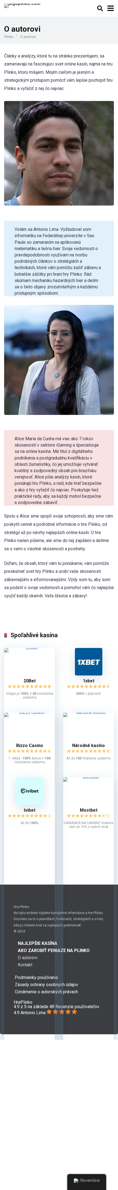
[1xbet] (88, 674)
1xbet (88, 680)
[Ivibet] (29, 803)
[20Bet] (29, 647)
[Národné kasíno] (88, 712)
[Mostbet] (88, 777)
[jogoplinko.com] (22, 5)
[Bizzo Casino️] (29, 712)
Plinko (8, 37)
